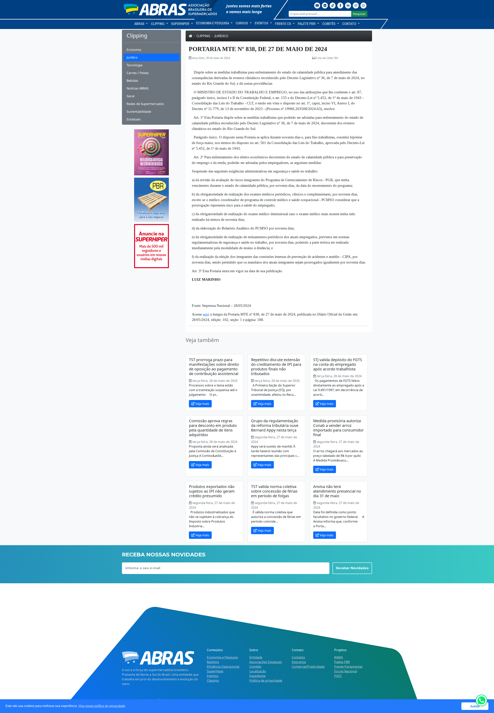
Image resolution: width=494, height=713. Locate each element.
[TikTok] (333, 5)
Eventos (212, 676)
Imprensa (299, 662)
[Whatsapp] (363, 5)
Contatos (298, 657)
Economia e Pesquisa (222, 657)
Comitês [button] (329, 24)
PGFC (338, 676)
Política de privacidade (265, 680)
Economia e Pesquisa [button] (213, 23)
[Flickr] (325, 5)
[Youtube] (317, 5)
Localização (257, 671)
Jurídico (132, 57)
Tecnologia (134, 65)
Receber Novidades (352, 568)
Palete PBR (342, 662)
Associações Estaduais (265, 662)
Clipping (203, 36)
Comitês (255, 666)
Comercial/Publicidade (308, 666)
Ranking (213, 662)
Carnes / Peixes (138, 73)
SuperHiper (215, 671)
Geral (130, 96)
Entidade (255, 657)
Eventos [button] (262, 23)
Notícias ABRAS (138, 88)
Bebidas (132, 80)
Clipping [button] (158, 24)
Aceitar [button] (475, 706)
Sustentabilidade (139, 111)
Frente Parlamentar (348, 666)
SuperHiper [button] (180, 24)
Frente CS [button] (283, 24)
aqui (206, 314)
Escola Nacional (345, 671)
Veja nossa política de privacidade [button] (101, 706)
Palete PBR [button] (307, 24)
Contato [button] (349, 24)
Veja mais (202, 404)
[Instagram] (356, 5)
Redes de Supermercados (145, 104)
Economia (134, 50)
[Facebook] (340, 5)
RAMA (338, 657)
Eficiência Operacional (223, 666)
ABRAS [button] (139, 24)
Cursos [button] (242, 23)
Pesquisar (359, 14)
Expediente (257, 676)
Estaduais (134, 119)
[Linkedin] (348, 5)
